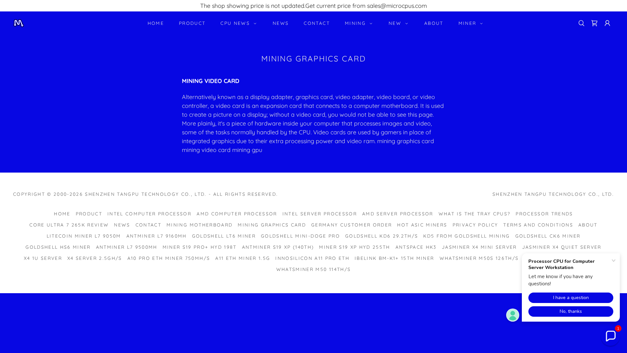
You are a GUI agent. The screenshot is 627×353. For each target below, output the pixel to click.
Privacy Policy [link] (475, 225)
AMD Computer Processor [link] (237, 214)
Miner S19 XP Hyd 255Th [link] (354, 247)
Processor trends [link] (544, 214)
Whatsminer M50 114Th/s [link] (313, 269)
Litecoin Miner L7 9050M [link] (84, 236)
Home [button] (62, 214)
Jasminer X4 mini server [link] (479, 247)
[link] (18, 22)
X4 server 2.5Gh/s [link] (94, 258)
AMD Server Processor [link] (397, 214)
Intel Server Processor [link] (319, 214)
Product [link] (192, 23)
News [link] (281, 23)
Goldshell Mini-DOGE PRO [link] (300, 236)
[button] (237, 23)
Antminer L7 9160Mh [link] (156, 236)
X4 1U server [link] (43, 258)
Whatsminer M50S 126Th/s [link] (479, 258)
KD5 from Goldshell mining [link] (466, 236)
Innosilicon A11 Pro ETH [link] (312, 258)
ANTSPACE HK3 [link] (416, 247)
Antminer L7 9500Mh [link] (126, 247)
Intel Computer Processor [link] (149, 214)
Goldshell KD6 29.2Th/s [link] (381, 236)
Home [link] (156, 23)
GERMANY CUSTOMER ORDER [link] (351, 225)
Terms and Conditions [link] (538, 225)
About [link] (433, 23)
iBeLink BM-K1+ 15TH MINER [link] (394, 258)
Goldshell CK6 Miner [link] (547, 236)
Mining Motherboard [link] (200, 225)
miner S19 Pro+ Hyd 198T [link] (200, 247)
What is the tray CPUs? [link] (474, 214)
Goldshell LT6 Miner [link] (224, 236)
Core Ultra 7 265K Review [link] (69, 225)
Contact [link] (317, 23)
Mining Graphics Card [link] (272, 225)
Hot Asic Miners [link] (422, 225)
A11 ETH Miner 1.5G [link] (242, 258)
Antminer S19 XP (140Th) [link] (278, 247)
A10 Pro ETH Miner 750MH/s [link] (168, 258)
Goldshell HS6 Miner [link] (57, 247)
